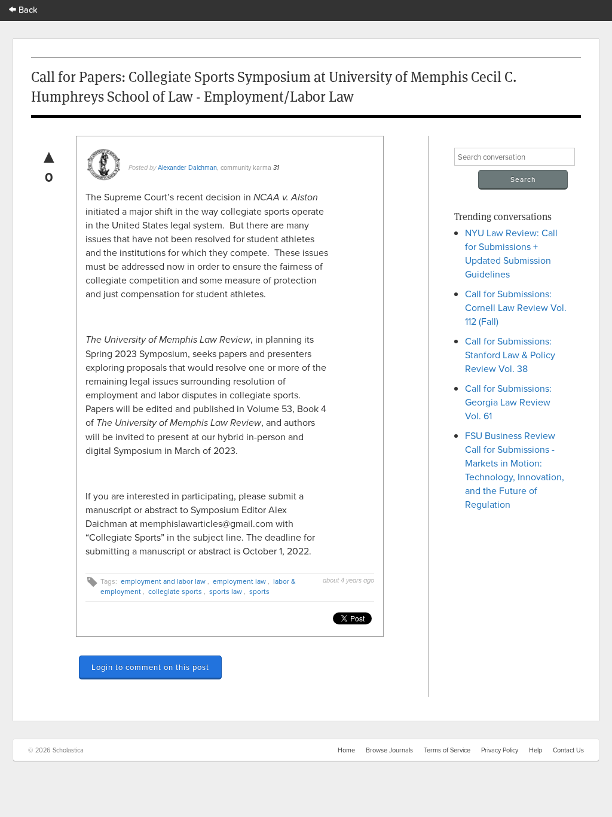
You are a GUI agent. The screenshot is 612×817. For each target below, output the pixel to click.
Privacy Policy (499, 750)
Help (535, 750)
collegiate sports (175, 591)
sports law (225, 591)
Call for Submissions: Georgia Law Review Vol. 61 (508, 402)
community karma (246, 167)
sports (259, 591)
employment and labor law (163, 581)
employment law (239, 581)
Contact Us (568, 750)
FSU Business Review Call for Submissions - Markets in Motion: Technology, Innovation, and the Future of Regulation (514, 470)
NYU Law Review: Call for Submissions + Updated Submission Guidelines (511, 253)
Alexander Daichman (187, 167)
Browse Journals (389, 750)
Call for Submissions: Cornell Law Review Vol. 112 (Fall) (516, 307)
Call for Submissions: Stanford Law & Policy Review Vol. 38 (510, 354)
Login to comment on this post (150, 666)
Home (346, 750)
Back (27, 9)
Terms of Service (447, 750)
